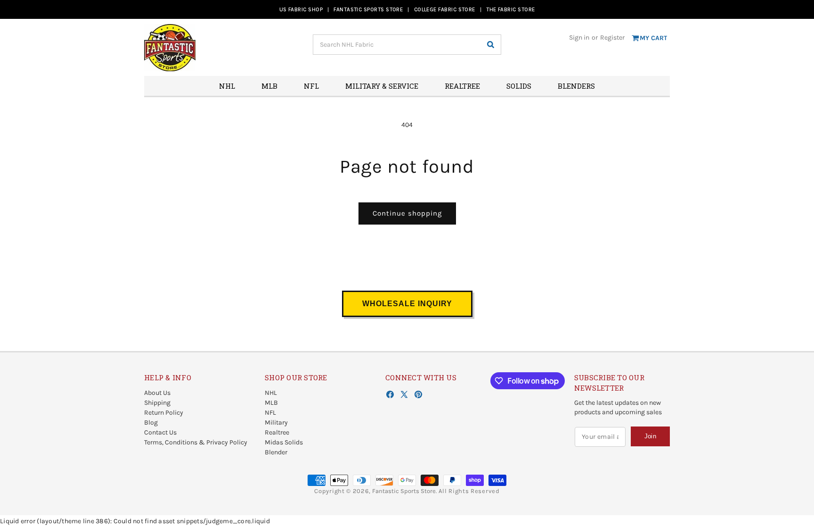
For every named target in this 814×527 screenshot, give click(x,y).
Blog (151, 422)
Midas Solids (284, 442)
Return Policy (163, 413)
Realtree (277, 432)
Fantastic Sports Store (404, 490)
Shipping (157, 403)
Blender (276, 452)
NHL (271, 393)
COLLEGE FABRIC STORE (444, 9)
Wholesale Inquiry (407, 304)
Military (276, 422)
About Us (157, 393)
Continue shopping (407, 213)
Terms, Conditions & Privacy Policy (195, 442)
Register (612, 37)
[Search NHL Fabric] (490, 44)
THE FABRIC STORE (510, 9)
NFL (270, 413)
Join (650, 436)
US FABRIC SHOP (301, 9)
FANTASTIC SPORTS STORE (368, 9)
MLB (271, 403)
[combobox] (407, 44)
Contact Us (160, 432)
